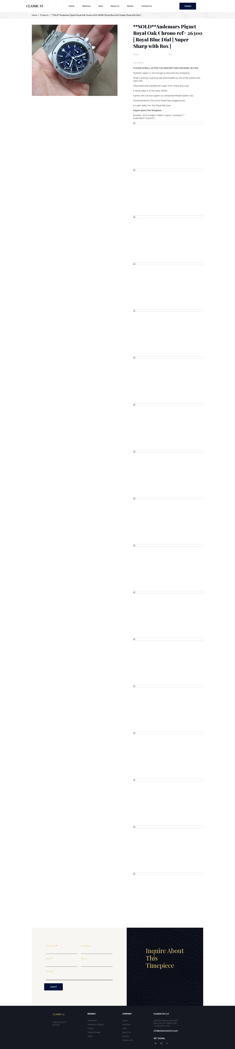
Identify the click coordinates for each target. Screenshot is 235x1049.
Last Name (86, 946)
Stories (130, 6)
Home (71, 6)
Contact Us (146, 6)
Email (49, 959)
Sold (100, 6)
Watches (86, 6)
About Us (115, 6)
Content (50, 971)
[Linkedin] (161, 1043)
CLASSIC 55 (34, 6)
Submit (53, 987)
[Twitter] (156, 1043)
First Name (51, 946)
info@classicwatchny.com (166, 1030)
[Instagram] (167, 1043)
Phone (84, 959)
